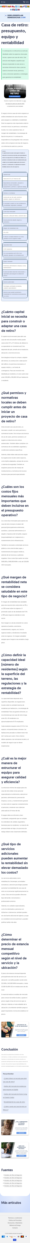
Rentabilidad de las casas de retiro (14, 1102)
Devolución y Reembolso (15, 1223)
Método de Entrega (15, 1225)
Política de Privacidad (15, 1220)
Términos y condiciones (15, 1218)
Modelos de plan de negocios (15, 1233)
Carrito (27, 2)
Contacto (15, 1228)
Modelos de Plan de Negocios (13, 1175)
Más (4, 2)
